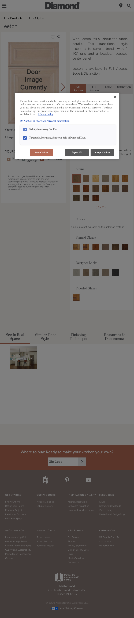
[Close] (115, 97)
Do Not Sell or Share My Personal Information (44, 121)
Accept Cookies (102, 152)
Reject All (77, 152)
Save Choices (41, 152)
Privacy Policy (45, 114)
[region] (67, 126)
